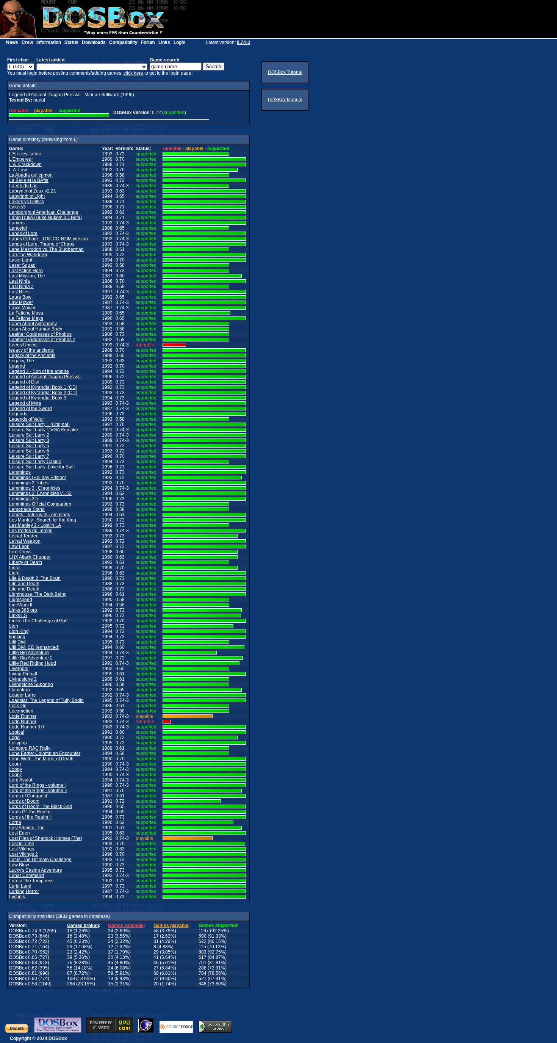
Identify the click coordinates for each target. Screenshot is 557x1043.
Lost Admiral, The (27, 827)
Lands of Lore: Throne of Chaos (41, 244)
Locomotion (21, 711)
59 (110, 973)
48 (156, 930)
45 (69, 941)
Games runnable (126, 925)
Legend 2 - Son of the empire (39, 371)
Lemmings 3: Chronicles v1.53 (40, 493)
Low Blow (19, 865)
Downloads (94, 42)
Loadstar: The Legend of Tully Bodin (46, 700)
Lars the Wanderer (28, 254)
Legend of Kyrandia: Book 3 (37, 398)
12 (110, 946)
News (12, 42)
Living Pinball (23, 674)
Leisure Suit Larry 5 (29, 445)
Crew (27, 42)
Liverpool (18, 668)
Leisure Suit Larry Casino (35, 461)
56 (69, 968)
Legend (17, 366)
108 (71, 978)
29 (69, 946)
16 (69, 930)
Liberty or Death (25, 562)
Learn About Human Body (35, 329)
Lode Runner (22, 716)
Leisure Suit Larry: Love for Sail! (42, 467)
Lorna (15, 822)
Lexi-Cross (20, 551)
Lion (13, 626)
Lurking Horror (24, 891)
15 (110, 984)
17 (156, 936)
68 (156, 973)
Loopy (15, 769)
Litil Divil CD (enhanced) (34, 647)
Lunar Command (26, 875)
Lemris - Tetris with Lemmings (39, 514)
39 (69, 957)
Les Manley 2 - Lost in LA (35, 525)
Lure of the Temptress (31, 880)
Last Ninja (19, 281)
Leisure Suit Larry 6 (29, 451)
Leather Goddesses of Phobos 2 (42, 339)
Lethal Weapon (25, 541)
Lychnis (17, 896)
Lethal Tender (23, 536)
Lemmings (20, 472)
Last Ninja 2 (21, 286)
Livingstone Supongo (31, 684)
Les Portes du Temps (30, 530)
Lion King (19, 631)
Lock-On (18, 705)
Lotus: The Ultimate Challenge (40, 859)
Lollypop (18, 742)
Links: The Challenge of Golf (38, 620)
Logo (14, 737)
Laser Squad (22, 265)
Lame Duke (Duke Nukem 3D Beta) (45, 217)
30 (110, 957)
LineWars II (20, 605)
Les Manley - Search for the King (42, 520)
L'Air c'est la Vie (25, 154)
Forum (148, 42)
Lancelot (18, 228)
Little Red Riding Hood (32, 663)
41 (156, 957)
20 (156, 984)
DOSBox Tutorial (285, 72)
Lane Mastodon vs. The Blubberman (46, 249)
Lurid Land (20, 886)
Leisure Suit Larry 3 (29, 440)
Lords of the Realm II (30, 817)
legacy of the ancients (31, 350)
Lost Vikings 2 (23, 854)
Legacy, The (21, 360)
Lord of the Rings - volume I (37, 785)
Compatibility (123, 42)
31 (156, 941)
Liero (14, 567)
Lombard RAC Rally (29, 748)
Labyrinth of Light (27, 196)
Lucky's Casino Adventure (35, 870)
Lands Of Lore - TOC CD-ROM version (48, 238)
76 (69, 962)
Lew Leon (19, 546)
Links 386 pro (23, 610)
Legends (18, 414)
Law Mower (21, 302)
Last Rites (19, 291)
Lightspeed (20, 599)
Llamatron (19, 689)
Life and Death (24, 583)
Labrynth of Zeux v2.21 (32, 191)
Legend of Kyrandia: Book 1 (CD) (43, 387)
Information (48, 42)
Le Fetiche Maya (26, 313)
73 (110, 978)
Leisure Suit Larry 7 (29, 456)
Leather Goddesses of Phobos (40, 334)
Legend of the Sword (30, 408)
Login (179, 42)
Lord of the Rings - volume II (38, 790)
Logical (16, 732)
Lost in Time (21, 843)
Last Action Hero (26, 270)
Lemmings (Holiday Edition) (37, 477)
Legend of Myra (25, 403)
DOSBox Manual (285, 99)
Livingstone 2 (23, 679)
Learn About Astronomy (33, 323)
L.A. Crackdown (25, 164)
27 (156, 968)
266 (71, 984)
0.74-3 (243, 42)
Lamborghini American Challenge (43, 212)
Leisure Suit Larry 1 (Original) (39, 424)
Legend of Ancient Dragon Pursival (45, 376)
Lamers (17, 223)
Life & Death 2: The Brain (35, 578)
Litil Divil (18, 642)
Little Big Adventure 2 (31, 658)
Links (164, 42)
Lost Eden (19, 833)
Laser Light (20, 260)
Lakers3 (17, 207)
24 (110, 941)
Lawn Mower (22, 307)
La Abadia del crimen (31, 175)
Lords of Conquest (28, 796)
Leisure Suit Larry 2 (29, 435)
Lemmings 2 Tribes (29, 482)
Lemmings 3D (23, 498)
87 (69, 973)
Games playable (170, 925)
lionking (17, 636)
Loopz (15, 774)
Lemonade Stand (27, 509)
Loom (15, 764)
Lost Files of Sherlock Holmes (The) (45, 838)
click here (133, 73)
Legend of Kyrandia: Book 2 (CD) (43, 392)
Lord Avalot (20, 780)
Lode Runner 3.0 (26, 727)
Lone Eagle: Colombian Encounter (44, 753)
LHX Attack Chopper (30, 557)
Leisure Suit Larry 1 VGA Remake (43, 429)
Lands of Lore (23, 233)
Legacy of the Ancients (32, 355)
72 (156, 978)
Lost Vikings (21, 849)
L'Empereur (21, 159)
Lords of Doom (24, 801)
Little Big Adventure (29, 652)
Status (71, 42)
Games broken (83, 925)
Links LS (18, 615)
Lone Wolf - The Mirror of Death (41, 758)
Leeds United (23, 345)
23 (110, 936)
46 (156, 962)
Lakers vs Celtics (26, 201)
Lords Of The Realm (29, 811)
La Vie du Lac (23, 185)
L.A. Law (18, 169)
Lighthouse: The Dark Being (38, 594)
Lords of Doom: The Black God (40, 806)
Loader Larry (22, 695)
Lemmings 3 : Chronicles (34, 488)
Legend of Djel (24, 382)
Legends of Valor (26, 419)
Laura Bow (20, 297)
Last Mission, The (27, 276)
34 (110, 930)
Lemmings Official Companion (40, 504)
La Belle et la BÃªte (29, 180)
